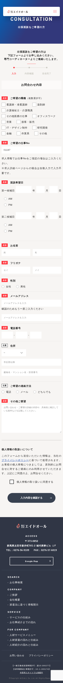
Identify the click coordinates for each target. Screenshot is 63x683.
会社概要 (15, 599)
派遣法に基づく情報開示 (24, 604)
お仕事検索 (16, 582)
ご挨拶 (14, 594)
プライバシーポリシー (15, 460)
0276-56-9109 (21, 550)
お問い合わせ (49, 678)
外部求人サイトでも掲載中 (31, 673)
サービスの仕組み (20, 617)
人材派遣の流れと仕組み (24, 639)
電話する (17, 678)
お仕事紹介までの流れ (23, 622)
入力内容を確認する (31, 497)
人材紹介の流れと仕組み (24, 644)
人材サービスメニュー (23, 635)
